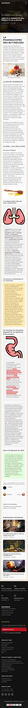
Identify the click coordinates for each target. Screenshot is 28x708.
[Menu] (26, 3)
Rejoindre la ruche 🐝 (8, 629)
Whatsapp (4, 682)
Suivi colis (3, 651)
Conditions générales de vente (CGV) (11, 661)
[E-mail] (12, 694)
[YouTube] (9, 694)
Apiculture (12, 23)
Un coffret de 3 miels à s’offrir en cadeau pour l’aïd (13, 534)
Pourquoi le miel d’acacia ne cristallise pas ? (12, 554)
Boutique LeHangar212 (7, 642)
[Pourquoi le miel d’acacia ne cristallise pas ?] (14, 546)
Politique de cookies (6, 665)
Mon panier (4, 646)
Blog (2, 652)
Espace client (5, 644)
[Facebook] (2, 694)
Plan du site (4, 671)
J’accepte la (12, 632)
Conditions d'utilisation (7, 668)
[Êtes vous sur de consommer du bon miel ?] (14, 566)
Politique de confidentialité (8, 660)
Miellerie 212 (11, 537)
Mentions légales (5, 666)
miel (23, 52)
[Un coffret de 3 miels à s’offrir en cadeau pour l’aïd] (14, 526)
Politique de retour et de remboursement (12, 663)
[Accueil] (1, 14)
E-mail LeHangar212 (6, 680)
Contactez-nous (5, 678)
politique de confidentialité (15, 632)
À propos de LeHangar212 (8, 669)
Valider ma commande (7, 647)
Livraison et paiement (7, 649)
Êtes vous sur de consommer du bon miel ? (13, 574)
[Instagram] (6, 694)
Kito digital (21, 701)
